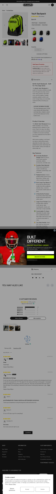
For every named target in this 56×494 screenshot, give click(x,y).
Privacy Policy (12, 484)
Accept (27, 489)
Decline (42, 489)
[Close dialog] (54, 230)
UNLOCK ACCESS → (40, 257)
